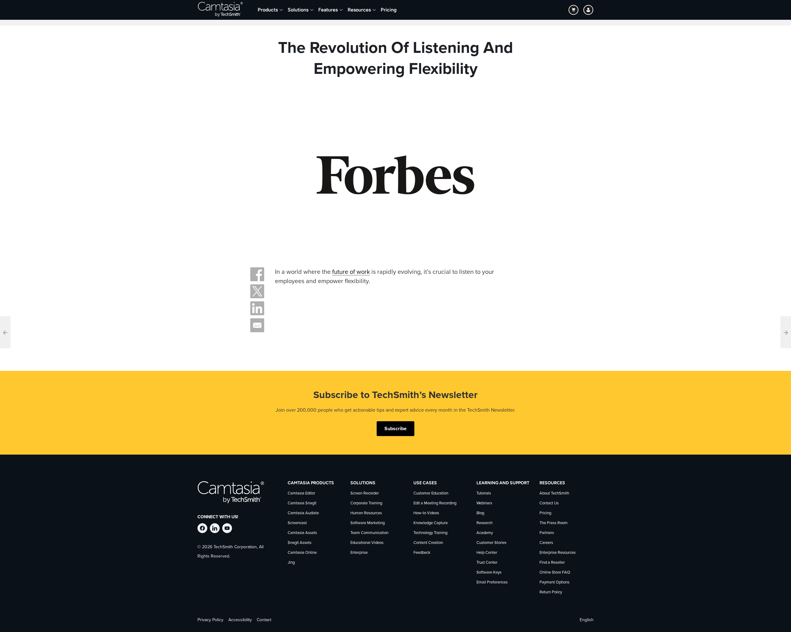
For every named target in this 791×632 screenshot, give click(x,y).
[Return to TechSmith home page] (220, 10)
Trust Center (486, 563)
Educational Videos (366, 543)
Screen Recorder (364, 493)
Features (328, 10)
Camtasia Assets (302, 533)
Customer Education (430, 493)
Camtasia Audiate (303, 513)
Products (268, 10)
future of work (351, 272)
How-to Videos (426, 513)
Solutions (298, 10)
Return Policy (550, 592)
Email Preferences (492, 582)
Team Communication (369, 533)
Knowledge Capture (430, 523)
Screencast (297, 523)
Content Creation (428, 543)
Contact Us (549, 503)
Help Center (486, 553)
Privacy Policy (210, 620)
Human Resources (366, 513)
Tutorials (483, 493)
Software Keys (488, 572)
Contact (264, 620)
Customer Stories (491, 543)
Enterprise (359, 553)
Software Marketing (367, 523)
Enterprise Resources (557, 553)
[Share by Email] (257, 325)
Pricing (389, 10)
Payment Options (554, 582)
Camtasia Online (302, 553)
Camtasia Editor (301, 493)
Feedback (421, 553)
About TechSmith (554, 493)
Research (484, 523)
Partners (546, 533)
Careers (546, 543)
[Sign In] (588, 10)
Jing (291, 563)
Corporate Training (366, 503)
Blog (480, 513)
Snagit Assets (299, 543)
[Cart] (573, 10)
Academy (484, 533)
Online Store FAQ (554, 572)
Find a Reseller (552, 563)
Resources (359, 10)
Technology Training (430, 533)
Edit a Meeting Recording (434, 503)
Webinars (484, 503)
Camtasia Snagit (302, 503)
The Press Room (553, 523)
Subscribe (395, 428)
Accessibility (240, 620)
